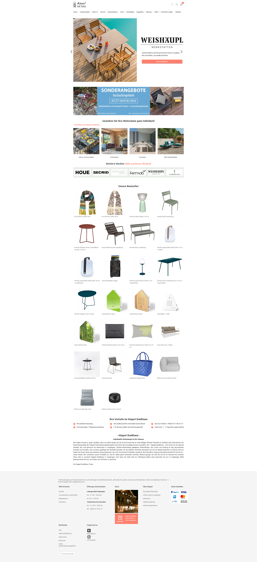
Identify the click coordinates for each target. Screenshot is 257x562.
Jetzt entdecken (162, 63)
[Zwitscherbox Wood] (142, 300)
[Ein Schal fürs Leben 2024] (114, 203)
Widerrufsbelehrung (65, 533)
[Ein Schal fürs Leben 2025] (87, 203)
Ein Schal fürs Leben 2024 (110, 216)
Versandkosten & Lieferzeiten (68, 495)
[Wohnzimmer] (114, 141)
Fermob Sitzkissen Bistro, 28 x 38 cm (113, 345)
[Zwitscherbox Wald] (87, 331)
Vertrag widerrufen (68, 553)
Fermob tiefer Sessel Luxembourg (112, 247)
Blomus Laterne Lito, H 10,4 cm (111, 409)
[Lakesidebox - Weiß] (170, 300)
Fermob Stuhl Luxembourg (165, 216)
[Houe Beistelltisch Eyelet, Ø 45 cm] (87, 364)
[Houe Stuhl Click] (114, 364)
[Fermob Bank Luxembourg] (142, 233)
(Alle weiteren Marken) (138, 163)
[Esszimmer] (143, 141)
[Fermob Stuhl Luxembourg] (170, 203)
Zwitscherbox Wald (80, 345)
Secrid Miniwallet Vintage (109, 281)
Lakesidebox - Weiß (163, 314)
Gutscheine (62, 502)
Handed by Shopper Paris (137, 378)
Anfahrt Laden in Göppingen (152, 495)
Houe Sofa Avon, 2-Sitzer (165, 345)
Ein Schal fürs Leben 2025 (82, 216)
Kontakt (61, 491)
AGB (60, 530)
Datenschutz (63, 537)
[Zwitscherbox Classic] (114, 300)
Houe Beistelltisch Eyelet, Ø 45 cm (85, 378)
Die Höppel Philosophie (150, 491)
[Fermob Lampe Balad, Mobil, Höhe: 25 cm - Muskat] (170, 233)
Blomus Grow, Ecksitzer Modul (166, 378)
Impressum (62, 540)
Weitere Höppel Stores (150, 505)
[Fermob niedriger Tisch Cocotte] (87, 300)
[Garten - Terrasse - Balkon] (86, 141)
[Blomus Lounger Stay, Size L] (87, 395)
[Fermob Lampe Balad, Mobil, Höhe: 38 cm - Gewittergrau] (87, 267)
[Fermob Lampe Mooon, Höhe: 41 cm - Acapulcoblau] (142, 267)
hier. (168, 480)
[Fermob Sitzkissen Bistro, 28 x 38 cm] (114, 331)
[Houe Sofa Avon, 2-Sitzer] (170, 331)
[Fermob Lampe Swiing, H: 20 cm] (142, 203)
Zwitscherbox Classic (108, 314)
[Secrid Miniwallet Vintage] (114, 267)
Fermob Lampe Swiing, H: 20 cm (139, 216)
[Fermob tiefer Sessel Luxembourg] (114, 233)
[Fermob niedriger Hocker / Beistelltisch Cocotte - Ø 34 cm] (87, 233)
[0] (181, 4)
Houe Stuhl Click (107, 378)
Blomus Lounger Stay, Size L (83, 409)
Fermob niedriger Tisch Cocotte (84, 314)
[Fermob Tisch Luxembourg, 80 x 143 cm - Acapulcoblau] (170, 267)
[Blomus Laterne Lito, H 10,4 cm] (114, 395)
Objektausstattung (149, 502)
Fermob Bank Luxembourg (138, 247)
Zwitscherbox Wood (136, 314)
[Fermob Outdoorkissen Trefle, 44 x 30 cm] (142, 331)
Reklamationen (63, 498)
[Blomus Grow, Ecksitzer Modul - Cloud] (170, 364)
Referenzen (146, 498)
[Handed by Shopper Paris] (142, 364)
